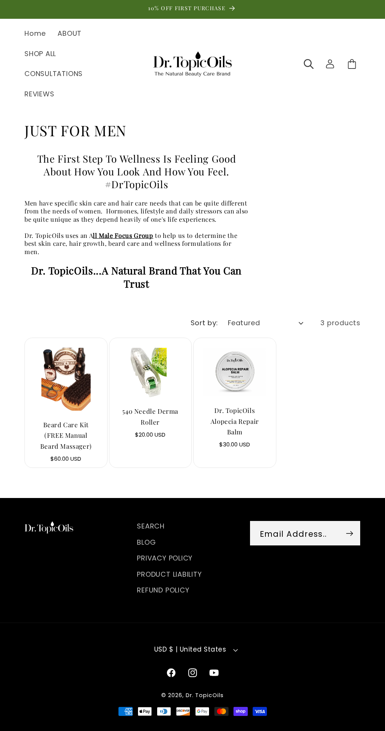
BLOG (146, 542)
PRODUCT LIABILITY (169, 574)
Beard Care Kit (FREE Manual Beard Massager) (66, 435)
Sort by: (204, 322)
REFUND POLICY (163, 590)
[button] (309, 64)
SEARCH (151, 526)
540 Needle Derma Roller (150, 416)
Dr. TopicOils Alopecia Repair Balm (235, 421)
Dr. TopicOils (205, 695)
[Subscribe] (349, 533)
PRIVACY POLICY (164, 558)
